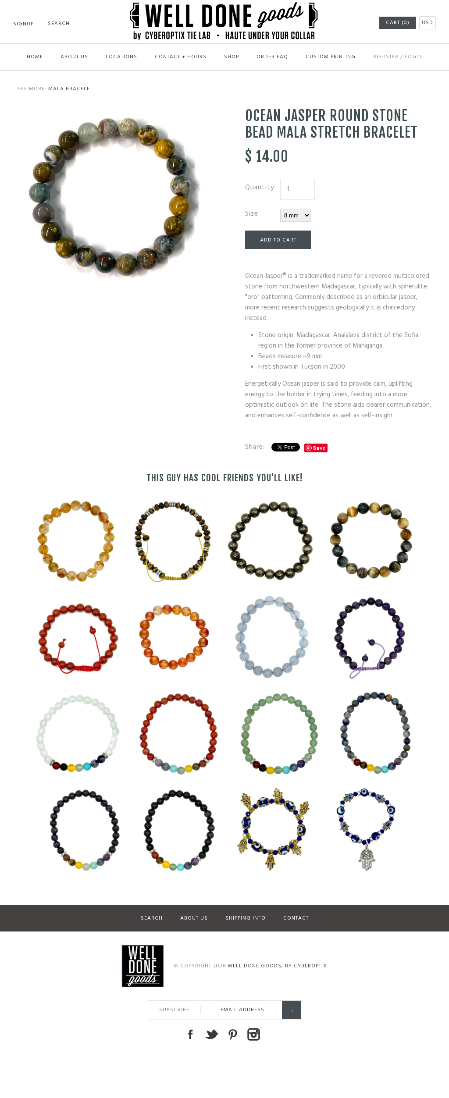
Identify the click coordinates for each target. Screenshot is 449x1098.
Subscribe (174, 1010)
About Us (74, 57)
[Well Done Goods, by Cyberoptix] (224, 7)
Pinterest (232, 1034)
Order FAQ (272, 57)
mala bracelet (70, 89)
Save (319, 447)
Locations (121, 57)
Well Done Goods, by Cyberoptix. (278, 966)
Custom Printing (331, 57)
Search (152, 918)
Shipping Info (245, 918)
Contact (296, 918)
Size (251, 214)
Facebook (190, 1034)
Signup (23, 24)
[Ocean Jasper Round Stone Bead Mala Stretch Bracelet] (111, 112)
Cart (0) (398, 22)
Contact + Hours (181, 57)
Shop (231, 57)
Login (413, 57)
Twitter (211, 1034)
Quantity (259, 187)
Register (386, 57)
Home (35, 57)
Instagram (253, 1034)
